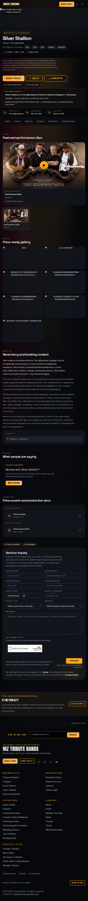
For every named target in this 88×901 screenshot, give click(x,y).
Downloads (53, 121)
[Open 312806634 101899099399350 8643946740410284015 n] (23, 306)
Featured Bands (11, 777)
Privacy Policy (71, 675)
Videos (7, 121)
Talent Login (52, 790)
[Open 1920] (23, 257)
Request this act (13, 78)
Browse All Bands (11, 794)
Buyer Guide (9, 805)
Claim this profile (77, 704)
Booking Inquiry (68, 121)
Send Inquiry (74, 661)
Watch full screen (15, 201)
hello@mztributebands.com (26, 894)
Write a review (14, 483)
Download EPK (57, 78)
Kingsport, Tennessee (14, 47)
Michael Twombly (54, 813)
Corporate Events (11, 813)
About (48, 805)
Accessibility (34, 874)
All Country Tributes (12, 857)
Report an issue (77, 883)
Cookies (22, 874)
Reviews (40, 121)
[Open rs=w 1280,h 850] (65, 257)
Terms (45, 672)
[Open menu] (82, 4)
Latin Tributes (9, 790)
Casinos (7, 809)
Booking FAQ (9, 838)
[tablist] (44, 219)
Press (48, 809)
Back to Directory (14, 12)
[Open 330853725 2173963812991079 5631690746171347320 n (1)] (23, 282)
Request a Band (10, 761)
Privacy (49, 821)
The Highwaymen (23, 33)
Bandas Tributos (11, 865)
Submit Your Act (27, 761)
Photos (18, 121)
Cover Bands (9, 786)
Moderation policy (54, 830)
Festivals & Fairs (11, 821)
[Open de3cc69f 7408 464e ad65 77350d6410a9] (23, 330)
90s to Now (8, 853)
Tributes (7, 781)
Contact (50, 786)
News (48, 817)
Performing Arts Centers (15, 825)
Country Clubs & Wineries (15, 817)
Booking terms (9, 874)
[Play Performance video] (44, 165)
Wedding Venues (11, 830)
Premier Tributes (11, 849)
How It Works (9, 834)
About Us (29, 121)
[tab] (16, 219)
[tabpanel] (44, 173)
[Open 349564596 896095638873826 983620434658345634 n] (65, 282)
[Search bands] (77, 4)
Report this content (78, 723)
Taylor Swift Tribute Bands (16, 861)
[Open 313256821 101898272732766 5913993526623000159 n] (65, 306)
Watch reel (33, 52)
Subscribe (73, 735)
